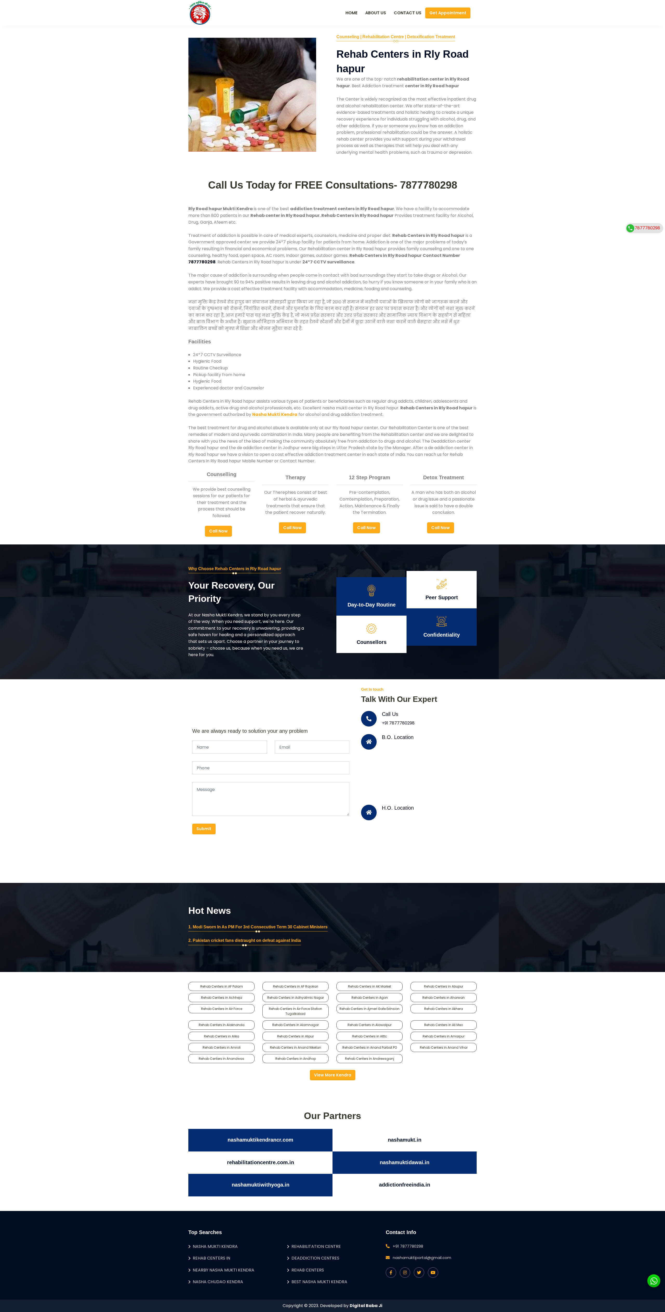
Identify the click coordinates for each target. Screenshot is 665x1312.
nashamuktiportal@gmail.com (422, 1257)
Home (351, 13)
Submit (203, 828)
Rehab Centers (307, 1270)
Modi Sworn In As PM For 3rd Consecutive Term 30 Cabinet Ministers (260, 927)
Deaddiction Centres (315, 1258)
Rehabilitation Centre (316, 1246)
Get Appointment (447, 13)
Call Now (218, 531)
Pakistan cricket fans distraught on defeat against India (247, 940)
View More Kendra (332, 1075)
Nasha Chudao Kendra (218, 1282)
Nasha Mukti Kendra (215, 1246)
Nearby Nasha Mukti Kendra (223, 1270)
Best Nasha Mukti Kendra (319, 1282)
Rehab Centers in (211, 1258)
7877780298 (647, 228)
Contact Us (407, 13)
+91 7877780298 (398, 723)
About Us (375, 13)
